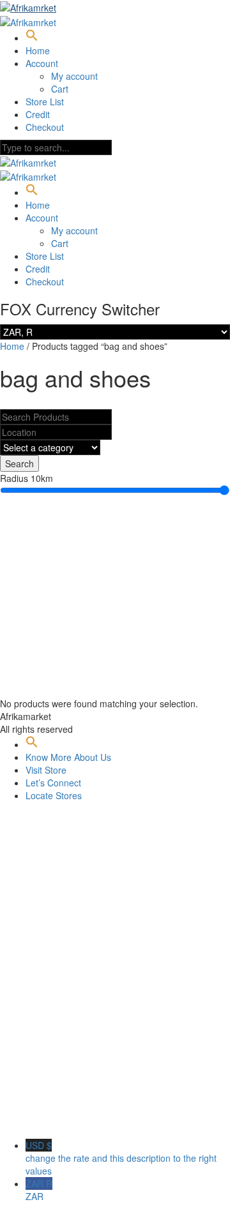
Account (42, 63)
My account (74, 76)
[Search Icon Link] (32, 37)
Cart (59, 88)
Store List (45, 101)
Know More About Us (68, 757)
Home (38, 50)
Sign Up (71, 1119)
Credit (38, 114)
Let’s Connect (53, 782)
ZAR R (39, 1190)
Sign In (102, 1119)
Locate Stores (54, 795)
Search (19, 463)
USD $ (121, 1158)
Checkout (45, 127)
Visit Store (46, 769)
